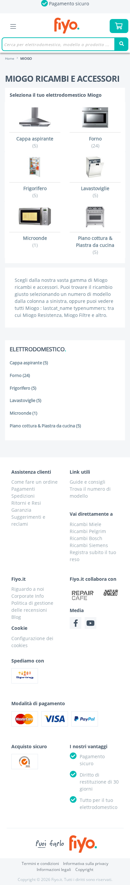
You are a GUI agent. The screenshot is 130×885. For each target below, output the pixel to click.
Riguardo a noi (27, 589)
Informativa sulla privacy (85, 863)
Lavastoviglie (25, 400)
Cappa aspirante (29, 363)
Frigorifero (23, 388)
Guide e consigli (87, 482)
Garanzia (21, 510)
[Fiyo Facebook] (75, 623)
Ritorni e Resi (26, 503)
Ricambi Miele (85, 524)
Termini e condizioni (40, 863)
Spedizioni (23, 496)
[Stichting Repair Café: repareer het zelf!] (83, 595)
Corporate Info (27, 596)
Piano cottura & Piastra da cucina (45, 426)
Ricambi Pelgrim (88, 531)
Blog (16, 617)
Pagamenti (23, 489)
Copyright (84, 869)
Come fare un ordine (34, 482)
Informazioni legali (54, 869)
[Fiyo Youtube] (90, 623)
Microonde (23, 413)
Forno (20, 375)
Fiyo (66, 26)
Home (9, 58)
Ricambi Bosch (86, 538)
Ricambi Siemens (89, 545)
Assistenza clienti (31, 472)
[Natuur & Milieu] (111, 592)
